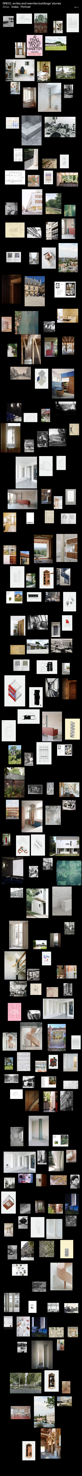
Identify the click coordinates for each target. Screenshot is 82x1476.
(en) (76, 7)
